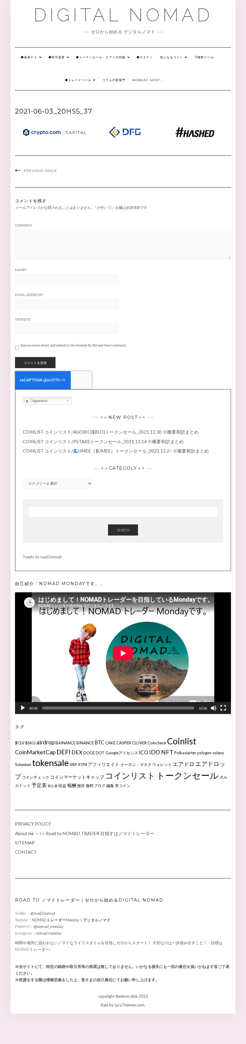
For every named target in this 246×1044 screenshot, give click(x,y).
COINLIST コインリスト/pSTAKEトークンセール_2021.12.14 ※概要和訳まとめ (103, 441)
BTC (99, 742)
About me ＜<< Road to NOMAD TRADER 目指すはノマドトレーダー (84, 833)
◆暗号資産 (57, 57)
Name (21, 270)
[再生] (23, 708)
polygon (204, 752)
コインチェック (35, 777)
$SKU (30, 742)
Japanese (38, 400)
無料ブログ (95, 785)
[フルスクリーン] (223, 708)
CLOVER (139, 742)
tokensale (50, 762)
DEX (76, 752)
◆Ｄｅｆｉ (144, 57)
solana (218, 752)
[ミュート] (214, 708)
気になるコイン (172, 57)
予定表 (39, 785)
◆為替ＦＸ (29, 57)
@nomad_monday (48, 926)
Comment (23, 225)
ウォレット (162, 764)
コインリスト (130, 775)
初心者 (53, 786)
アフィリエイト (103, 764)
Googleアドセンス (122, 752)
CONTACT (26, 852)
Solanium (23, 764)
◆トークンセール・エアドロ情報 (101, 57)
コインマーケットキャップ (77, 777)
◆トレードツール (78, 80)
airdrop (45, 742)
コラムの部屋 (112, 80)
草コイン (122, 785)
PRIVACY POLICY (33, 823)
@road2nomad (42, 913)
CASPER (123, 742)
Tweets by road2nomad (42, 556)
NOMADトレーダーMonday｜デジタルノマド (71, 919)
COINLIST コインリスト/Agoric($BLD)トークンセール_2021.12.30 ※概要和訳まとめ (111, 432)
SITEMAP (25, 842)
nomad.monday (49, 933)
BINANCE (85, 742)
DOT (100, 752)
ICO (143, 752)
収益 (62, 785)
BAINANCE (66, 742)
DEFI (63, 752)
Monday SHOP (146, 80)
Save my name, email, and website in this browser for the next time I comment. (73, 345)
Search (123, 530)
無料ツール (205, 57)
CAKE (110, 742)
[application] (123, 653)
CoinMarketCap (35, 752)
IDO (154, 752)
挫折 (81, 785)
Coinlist (181, 741)
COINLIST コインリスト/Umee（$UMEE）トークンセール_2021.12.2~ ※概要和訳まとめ (116, 450)
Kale (104, 1005)
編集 (110, 785)
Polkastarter (185, 752)
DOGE (89, 752)
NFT (167, 752)
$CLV (19, 742)
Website (23, 319)
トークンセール (187, 775)
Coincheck (157, 742)
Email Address (29, 295)
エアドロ (183, 764)
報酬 (71, 785)
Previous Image (40, 171)
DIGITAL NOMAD (123, 15)
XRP (73, 764)
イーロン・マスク (136, 764)
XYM (82, 764)
